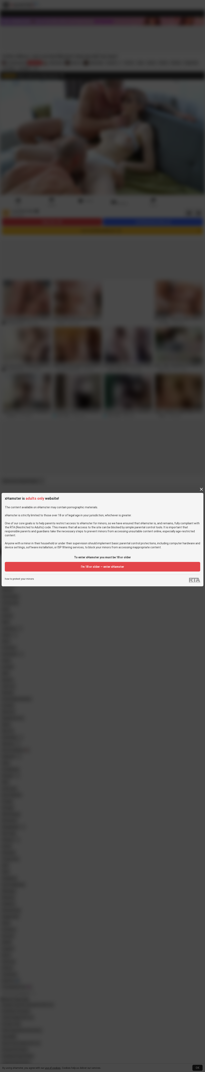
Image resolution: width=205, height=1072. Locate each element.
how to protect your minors (19, 579)
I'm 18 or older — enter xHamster (102, 566)
